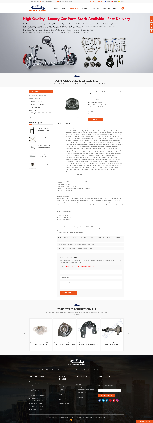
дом (60, 384)
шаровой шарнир (80, 397)
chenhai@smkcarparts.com (49, 1)
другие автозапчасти (34, 117)
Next (128, 333)
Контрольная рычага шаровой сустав (37, 95)
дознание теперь (95, 119)
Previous (24, 333)
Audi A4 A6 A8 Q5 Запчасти (36, 114)
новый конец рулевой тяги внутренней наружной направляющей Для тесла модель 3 (44, 129)
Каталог (85, 8)
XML (104, 417)
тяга (76, 382)
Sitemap (100, 417)
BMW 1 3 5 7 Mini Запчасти (35, 111)
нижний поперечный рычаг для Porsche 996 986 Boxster (45, 155)
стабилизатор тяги (80, 387)
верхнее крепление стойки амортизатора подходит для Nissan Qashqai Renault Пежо (41, 344)
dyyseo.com (94, 417)
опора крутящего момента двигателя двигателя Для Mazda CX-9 (79, 248)
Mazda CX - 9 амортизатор (114, 238)
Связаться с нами (110, 8)
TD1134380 (67, 238)
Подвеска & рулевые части (35, 98)
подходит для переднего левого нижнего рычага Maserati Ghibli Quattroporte (44, 147)
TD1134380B (84, 238)
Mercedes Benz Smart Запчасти (37, 108)
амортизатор (79, 384)
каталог (61, 392)
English (115, 1)
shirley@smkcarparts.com (65, 1)
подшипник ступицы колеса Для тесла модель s (45, 164)
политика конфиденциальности (64, 402)
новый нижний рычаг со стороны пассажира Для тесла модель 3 (44, 138)
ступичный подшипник (81, 392)
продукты (74, 8)
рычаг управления (80, 400)
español (122, 1)
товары (61, 389)
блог (60, 399)
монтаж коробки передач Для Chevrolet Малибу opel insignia (112, 344)
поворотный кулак (80, 395)
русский (109, 1)
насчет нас (62, 387)
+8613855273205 (39, 406)
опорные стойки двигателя (35, 101)
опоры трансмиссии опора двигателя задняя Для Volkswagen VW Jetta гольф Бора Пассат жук (88, 344)
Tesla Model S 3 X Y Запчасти (36, 105)
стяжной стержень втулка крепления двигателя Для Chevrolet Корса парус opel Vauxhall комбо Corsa (64, 344)
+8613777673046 (35, 1)
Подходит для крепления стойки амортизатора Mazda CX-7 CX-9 (81, 266)
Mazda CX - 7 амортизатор (97, 238)
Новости (96, 8)
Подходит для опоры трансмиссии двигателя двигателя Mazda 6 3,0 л (80, 245)
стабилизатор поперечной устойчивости (85, 389)
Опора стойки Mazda (64, 240)
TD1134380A (75, 238)
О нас (64, 8)
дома (56, 8)
